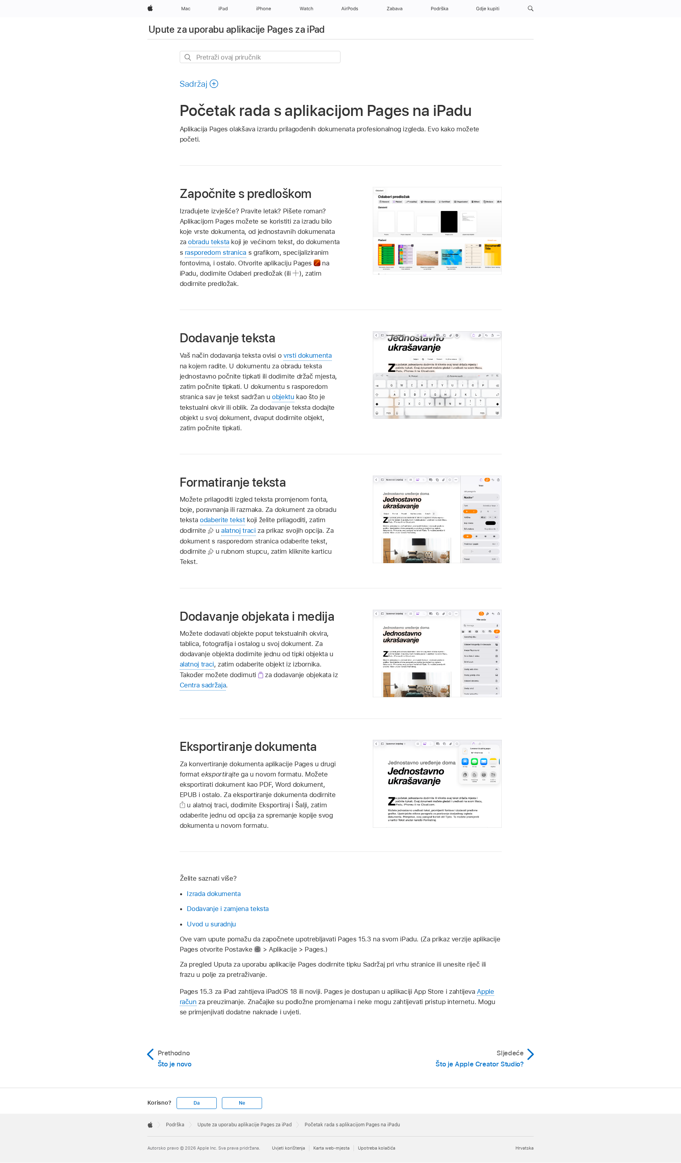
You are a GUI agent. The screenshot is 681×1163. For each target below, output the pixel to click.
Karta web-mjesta (331, 1148)
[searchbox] (260, 57)
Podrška (175, 1125)
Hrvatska (524, 1148)
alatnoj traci (238, 530)
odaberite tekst (222, 520)
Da (197, 1103)
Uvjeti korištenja (288, 1148)
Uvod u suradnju (211, 924)
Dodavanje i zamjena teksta (228, 909)
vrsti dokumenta (307, 355)
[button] (531, 8)
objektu (283, 397)
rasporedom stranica (215, 252)
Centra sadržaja (203, 685)
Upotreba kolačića (376, 1148)
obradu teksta (208, 242)
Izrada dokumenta (213, 894)
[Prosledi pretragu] (188, 57)
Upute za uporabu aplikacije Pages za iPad (237, 29)
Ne (242, 1103)
